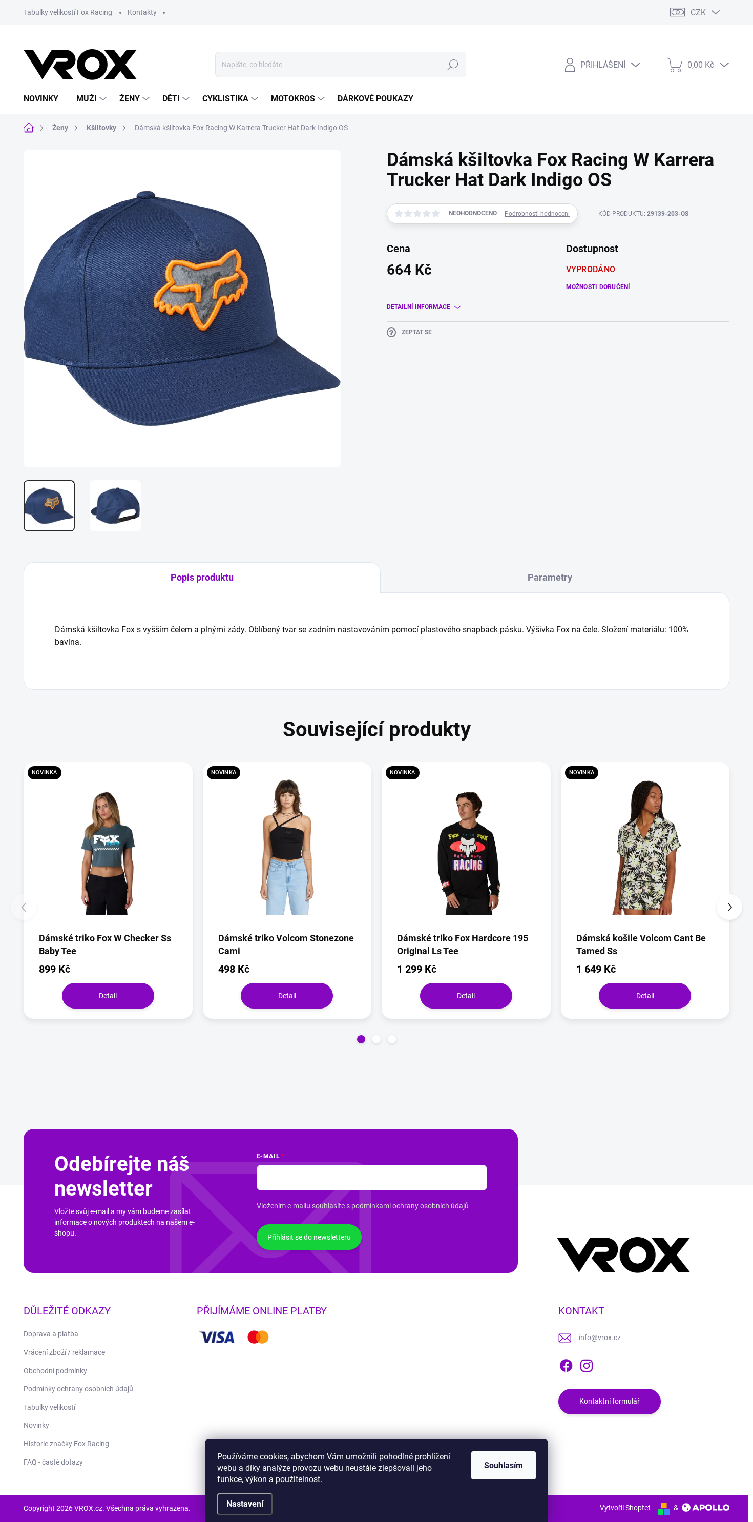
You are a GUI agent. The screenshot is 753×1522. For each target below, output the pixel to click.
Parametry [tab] (550, 577)
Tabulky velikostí (49, 1407)
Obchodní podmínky (55, 1371)
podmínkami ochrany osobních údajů (410, 1206)
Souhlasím (503, 1465)
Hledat (452, 64)
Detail (108, 996)
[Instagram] (586, 1363)
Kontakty (142, 12)
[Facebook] (566, 1363)
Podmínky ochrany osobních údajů (78, 1389)
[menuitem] (45, 99)
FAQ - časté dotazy (53, 1462)
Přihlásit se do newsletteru (309, 1237)
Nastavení (244, 1504)
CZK (698, 12)
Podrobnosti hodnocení (537, 213)
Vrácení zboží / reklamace (64, 1352)
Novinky (36, 1425)
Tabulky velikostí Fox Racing (68, 12)
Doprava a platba (51, 1334)
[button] (361, 1039)
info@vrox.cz (600, 1337)
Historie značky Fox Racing (66, 1443)
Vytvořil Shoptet (625, 1508)
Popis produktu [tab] (202, 577)
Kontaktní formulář (609, 1401)
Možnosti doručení (598, 287)
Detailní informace (418, 307)
